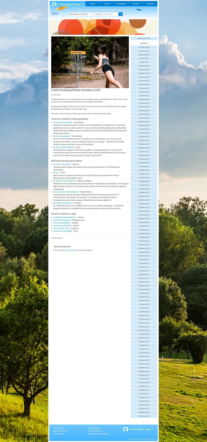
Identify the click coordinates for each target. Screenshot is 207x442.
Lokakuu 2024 (144, 88)
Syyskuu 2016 (144, 304)
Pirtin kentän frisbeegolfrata (65, 192)
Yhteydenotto (94, 428)
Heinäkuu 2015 (144, 353)
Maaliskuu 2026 (144, 55)
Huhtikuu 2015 (144, 364)
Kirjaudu (150, 3)
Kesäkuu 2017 (144, 274)
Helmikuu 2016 (144, 330)
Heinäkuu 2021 (144, 170)
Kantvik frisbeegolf (61, 220)
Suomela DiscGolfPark (62, 122)
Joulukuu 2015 (144, 334)
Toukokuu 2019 (144, 211)
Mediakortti (58, 434)
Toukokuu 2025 (144, 70)
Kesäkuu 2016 (144, 315)
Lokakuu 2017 (144, 260)
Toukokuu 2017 (144, 278)
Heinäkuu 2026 (144, 47)
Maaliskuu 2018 (143, 248)
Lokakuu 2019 (144, 204)
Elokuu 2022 (144, 152)
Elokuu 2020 (144, 185)
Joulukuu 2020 (144, 178)
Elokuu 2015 (144, 349)
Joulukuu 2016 (144, 293)
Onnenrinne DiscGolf (62, 225)
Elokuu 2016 (144, 308)
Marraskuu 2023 (144, 122)
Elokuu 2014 (144, 394)
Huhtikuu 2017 (144, 282)
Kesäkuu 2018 (144, 237)
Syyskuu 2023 (144, 125)
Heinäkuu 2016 (144, 312)
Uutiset (136, 3)
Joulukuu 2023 (144, 118)
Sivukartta (58, 428)
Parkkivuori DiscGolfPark (64, 181)
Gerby (55, 172)
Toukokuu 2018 (144, 241)
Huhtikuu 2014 (144, 409)
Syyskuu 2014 (144, 390)
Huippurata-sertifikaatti (98, 434)
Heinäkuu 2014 (144, 397)
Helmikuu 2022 (143, 163)
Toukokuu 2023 (144, 140)
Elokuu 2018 (144, 230)
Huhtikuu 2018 (144, 245)
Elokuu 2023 (144, 129)
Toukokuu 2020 (144, 196)
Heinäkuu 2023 (144, 133)
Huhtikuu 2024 (144, 110)
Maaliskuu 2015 (143, 368)
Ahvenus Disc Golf (61, 228)
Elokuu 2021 (144, 166)
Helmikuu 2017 (144, 286)
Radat (92, 3)
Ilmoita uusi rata (95, 431)
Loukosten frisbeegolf (62, 231)
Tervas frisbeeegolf (61, 136)
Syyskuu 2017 (144, 263)
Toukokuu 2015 (144, 360)
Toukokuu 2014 (144, 405)
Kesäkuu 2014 (144, 401)
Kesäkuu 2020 (144, 192)
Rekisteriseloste (60, 431)
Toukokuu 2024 (144, 107)
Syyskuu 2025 (144, 58)
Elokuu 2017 (144, 267)
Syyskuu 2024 (144, 92)
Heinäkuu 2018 (144, 233)
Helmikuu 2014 (144, 416)
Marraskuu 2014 (144, 382)
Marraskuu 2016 (144, 297)
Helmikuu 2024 (143, 114)
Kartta (107, 3)
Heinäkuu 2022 (144, 155)
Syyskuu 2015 (144, 345)
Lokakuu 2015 (144, 341)
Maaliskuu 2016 (143, 327)
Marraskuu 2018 (144, 218)
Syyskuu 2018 (144, 226)
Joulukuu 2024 (144, 81)
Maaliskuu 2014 (143, 412)
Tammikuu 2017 (144, 289)
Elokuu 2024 (144, 96)
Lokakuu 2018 (144, 222)
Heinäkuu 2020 (144, 189)
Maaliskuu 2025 (144, 73)
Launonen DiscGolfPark (63, 147)
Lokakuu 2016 (144, 300)
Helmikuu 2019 (144, 215)
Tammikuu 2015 (144, 375)
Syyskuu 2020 (144, 181)
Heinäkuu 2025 (144, 66)
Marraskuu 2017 (144, 256)
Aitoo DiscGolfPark (61, 223)
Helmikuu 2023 (143, 144)
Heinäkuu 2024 (144, 99)
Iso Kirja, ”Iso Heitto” (62, 164)
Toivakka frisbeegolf (62, 203)
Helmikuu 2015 (144, 371)
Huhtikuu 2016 (144, 323)
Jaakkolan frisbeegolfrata (64, 217)
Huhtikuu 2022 (144, 159)
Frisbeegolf (121, 3)
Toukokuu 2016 (144, 319)
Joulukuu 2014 (144, 379)
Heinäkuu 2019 (144, 207)
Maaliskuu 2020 (144, 200)
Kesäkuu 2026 (144, 51)
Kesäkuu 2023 (144, 137)
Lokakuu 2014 (144, 386)
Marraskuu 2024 (144, 84)
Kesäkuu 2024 (144, 103)
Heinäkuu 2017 (144, 271)
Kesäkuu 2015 (144, 356)
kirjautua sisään (70, 250)
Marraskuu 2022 (144, 148)
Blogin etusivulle (144, 38)
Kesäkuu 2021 (144, 174)
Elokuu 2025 (144, 62)
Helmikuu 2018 (144, 252)
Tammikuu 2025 (144, 77)
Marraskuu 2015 (144, 338)
